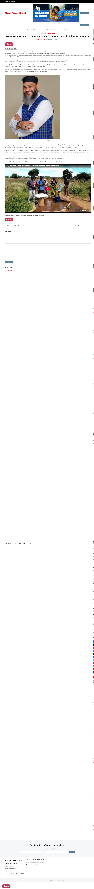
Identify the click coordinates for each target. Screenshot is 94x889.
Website (6, 250)
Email (50, 245)
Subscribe (81, 880)
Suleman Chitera (41, 39)
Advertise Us (56, 880)
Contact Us (61, 880)
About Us (51, 880)
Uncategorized (50, 33)
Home (47, 880)
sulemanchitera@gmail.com (36, 865)
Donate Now (84, 13)
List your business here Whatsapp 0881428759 (14, 873)
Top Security (7, 871)
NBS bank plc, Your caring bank (11, 870)
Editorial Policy (86, 880)
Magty (30, 880)
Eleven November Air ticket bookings (13, 875)
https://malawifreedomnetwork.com (37, 864)
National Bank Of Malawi (10, 868)
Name (6, 245)
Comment (7, 234)
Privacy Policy (75, 880)
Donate (65, 880)
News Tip (70, 880)
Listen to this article (11, 48)
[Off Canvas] (5, 25)
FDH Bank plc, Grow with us (11, 866)
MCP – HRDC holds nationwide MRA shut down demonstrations (19, 543)
